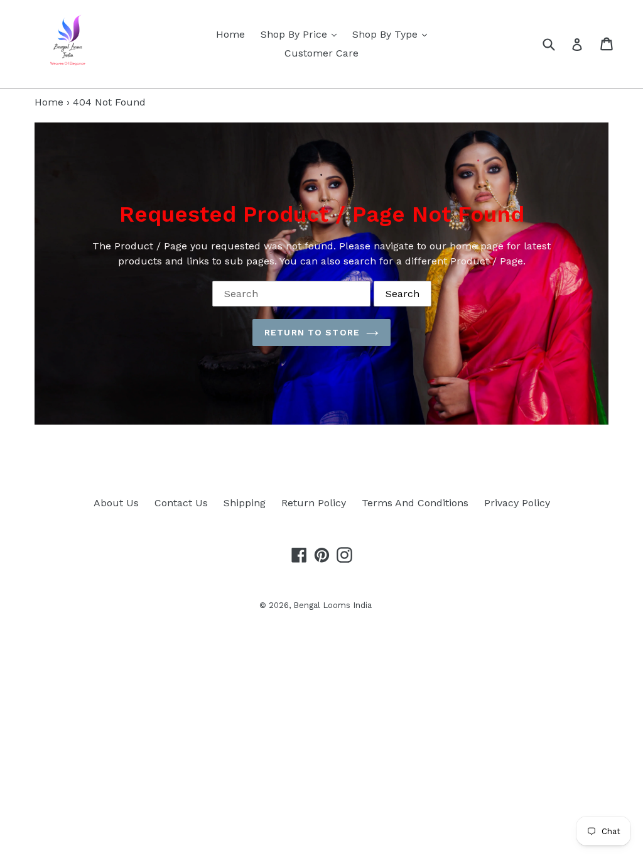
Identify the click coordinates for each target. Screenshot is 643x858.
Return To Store (312, 332)
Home (230, 34)
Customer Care (321, 53)
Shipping (245, 503)
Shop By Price (302, 34)
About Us (116, 503)
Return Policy (313, 503)
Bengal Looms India (332, 605)
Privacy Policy (517, 503)
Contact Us (181, 503)
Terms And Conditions (415, 503)
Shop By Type (392, 34)
